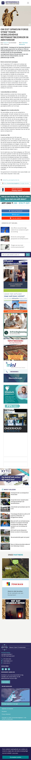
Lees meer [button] (15, 753)
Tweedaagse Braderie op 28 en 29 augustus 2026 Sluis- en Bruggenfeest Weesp (20, 515)
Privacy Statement (6, 714)
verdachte (5, 180)
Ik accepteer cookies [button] (15, 757)
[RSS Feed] (9, 669)
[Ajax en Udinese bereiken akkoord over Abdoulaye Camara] (5, 546)
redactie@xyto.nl (7, 661)
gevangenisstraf (12, 180)
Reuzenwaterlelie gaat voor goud (20, 537)
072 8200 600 (7, 659)
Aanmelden (5, 682)
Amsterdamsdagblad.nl (12, 2)
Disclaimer (4, 711)
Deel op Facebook (16, 211)
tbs (18, 180)
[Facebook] (2, 669)
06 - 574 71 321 (21, 203)
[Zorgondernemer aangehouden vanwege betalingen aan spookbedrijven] (5, 502)
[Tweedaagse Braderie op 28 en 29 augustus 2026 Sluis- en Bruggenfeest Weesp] (5, 516)
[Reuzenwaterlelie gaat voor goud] (5, 539)
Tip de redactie (16, 218)
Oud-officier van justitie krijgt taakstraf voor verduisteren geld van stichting (19, 229)
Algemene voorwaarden (7, 708)
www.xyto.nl (6, 663)
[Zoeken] (28, 254)
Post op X (16, 214)
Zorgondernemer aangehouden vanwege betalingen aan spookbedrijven (19, 501)
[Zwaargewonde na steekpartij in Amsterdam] (5, 495)
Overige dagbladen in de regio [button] (10, 704)
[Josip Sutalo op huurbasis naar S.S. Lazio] (5, 509)
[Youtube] (5, 669)
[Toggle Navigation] (28, 3)
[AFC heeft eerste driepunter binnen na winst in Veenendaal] (5, 532)
